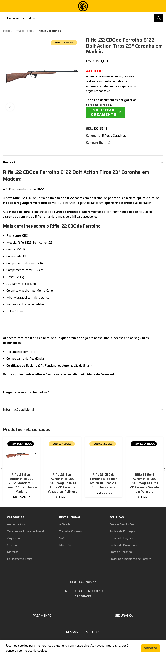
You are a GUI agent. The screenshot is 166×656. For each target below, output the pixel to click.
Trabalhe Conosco (70, 531)
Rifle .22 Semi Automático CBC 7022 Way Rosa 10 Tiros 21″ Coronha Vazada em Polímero (62, 483)
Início (6, 31)
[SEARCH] (158, 18)
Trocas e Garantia (120, 552)
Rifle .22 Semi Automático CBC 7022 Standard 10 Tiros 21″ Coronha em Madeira (21, 483)
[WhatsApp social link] (109, 142)
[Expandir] (10, 107)
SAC (62, 538)
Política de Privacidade (123, 545)
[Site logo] (83, 5)
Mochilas (12, 552)
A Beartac (65, 524)
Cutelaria (12, 545)
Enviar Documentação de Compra (130, 558)
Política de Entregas (122, 531)
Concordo (150, 648)
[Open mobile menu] (5, 6)
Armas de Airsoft (18, 524)
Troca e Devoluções (121, 524)
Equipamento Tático (20, 558)
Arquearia (13, 538)
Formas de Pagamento (123, 538)
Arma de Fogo (23, 31)
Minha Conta (67, 545)
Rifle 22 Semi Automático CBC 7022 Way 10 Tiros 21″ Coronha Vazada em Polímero (144, 483)
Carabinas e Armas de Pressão (26, 531)
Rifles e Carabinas (48, 31)
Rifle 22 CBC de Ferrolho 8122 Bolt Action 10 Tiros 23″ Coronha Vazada (103, 481)
